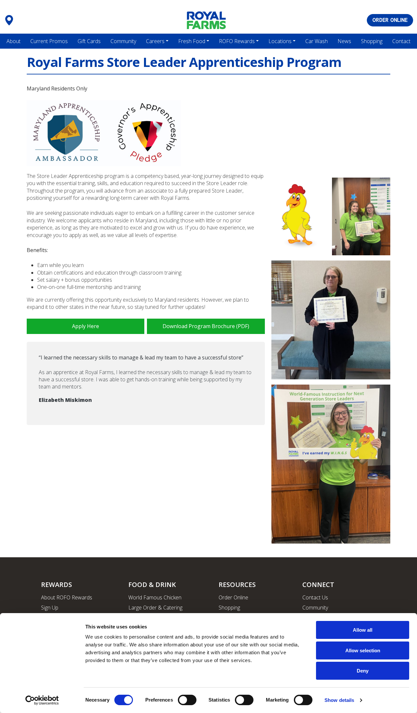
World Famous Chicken (154, 597)
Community (123, 41)
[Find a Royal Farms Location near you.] (9, 20)
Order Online (233, 597)
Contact (401, 41)
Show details (339, 700)
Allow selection (362, 650)
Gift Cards (89, 41)
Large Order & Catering (155, 607)
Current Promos (49, 41)
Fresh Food (191, 41)
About (14, 41)
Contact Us (315, 597)
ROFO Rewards (237, 41)
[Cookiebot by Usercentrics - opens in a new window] (42, 700)
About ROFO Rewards (66, 597)
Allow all (362, 630)
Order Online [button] (390, 20)
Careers (155, 41)
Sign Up (49, 607)
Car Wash (316, 41)
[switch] (187, 700)
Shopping (371, 41)
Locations (280, 41)
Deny (362, 670)
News (344, 41)
